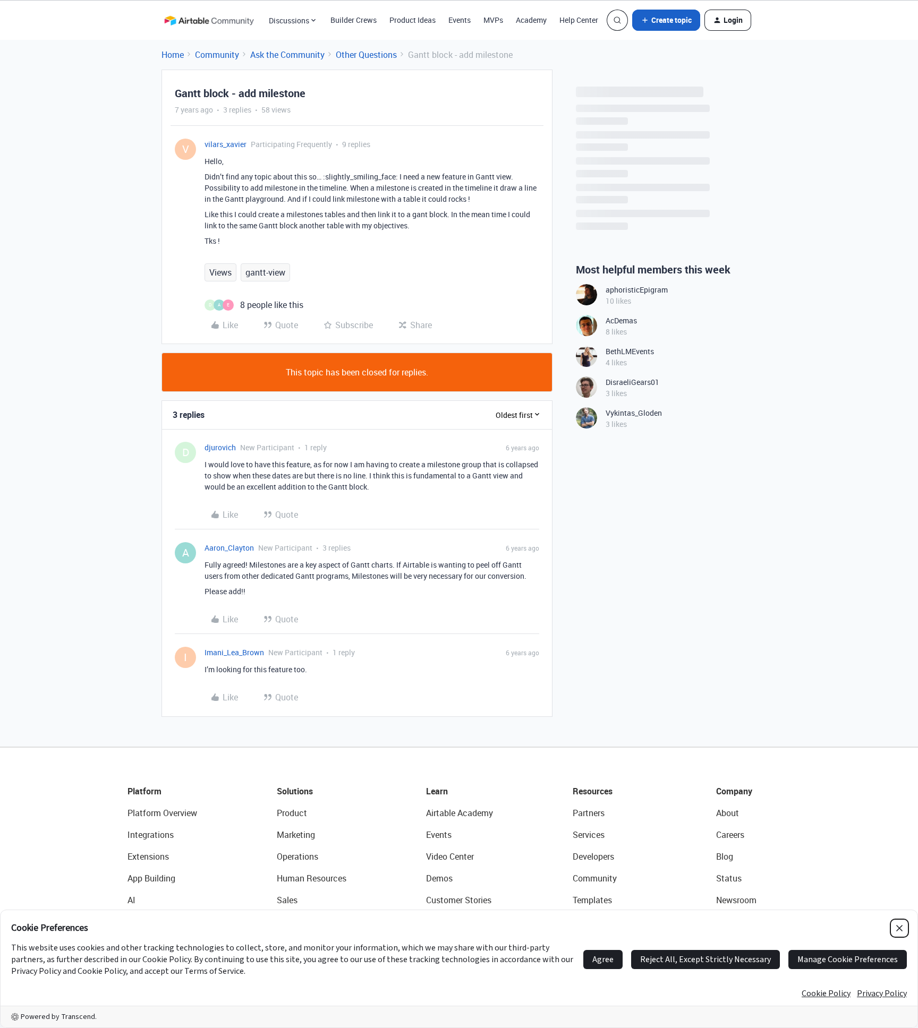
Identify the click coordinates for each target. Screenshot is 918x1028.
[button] (666, 20)
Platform (145, 791)
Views (220, 272)
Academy (531, 20)
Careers (730, 835)
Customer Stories (458, 900)
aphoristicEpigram (637, 290)
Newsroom (736, 900)
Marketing (296, 835)
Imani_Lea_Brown (234, 652)
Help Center (578, 20)
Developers (593, 856)
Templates (592, 900)
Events (459, 20)
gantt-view (265, 272)
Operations (297, 856)
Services (589, 835)
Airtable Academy (459, 813)
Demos (439, 878)
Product (292, 813)
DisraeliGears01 (632, 382)
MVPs (493, 20)
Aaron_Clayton (229, 548)
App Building (151, 878)
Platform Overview (162, 813)
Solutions (295, 791)
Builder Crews (353, 20)
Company (734, 791)
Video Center (450, 856)
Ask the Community (287, 55)
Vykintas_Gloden (634, 413)
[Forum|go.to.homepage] (209, 20)
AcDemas (621, 320)
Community (217, 55)
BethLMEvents (630, 351)
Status (729, 878)
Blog (724, 856)
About (727, 813)
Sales (287, 900)
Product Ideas (412, 20)
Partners (589, 813)
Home (173, 55)
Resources (593, 791)
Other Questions (366, 55)
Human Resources (311, 878)
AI (131, 900)
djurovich (220, 447)
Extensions (148, 856)
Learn (437, 791)
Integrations (151, 835)
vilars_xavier (225, 144)
